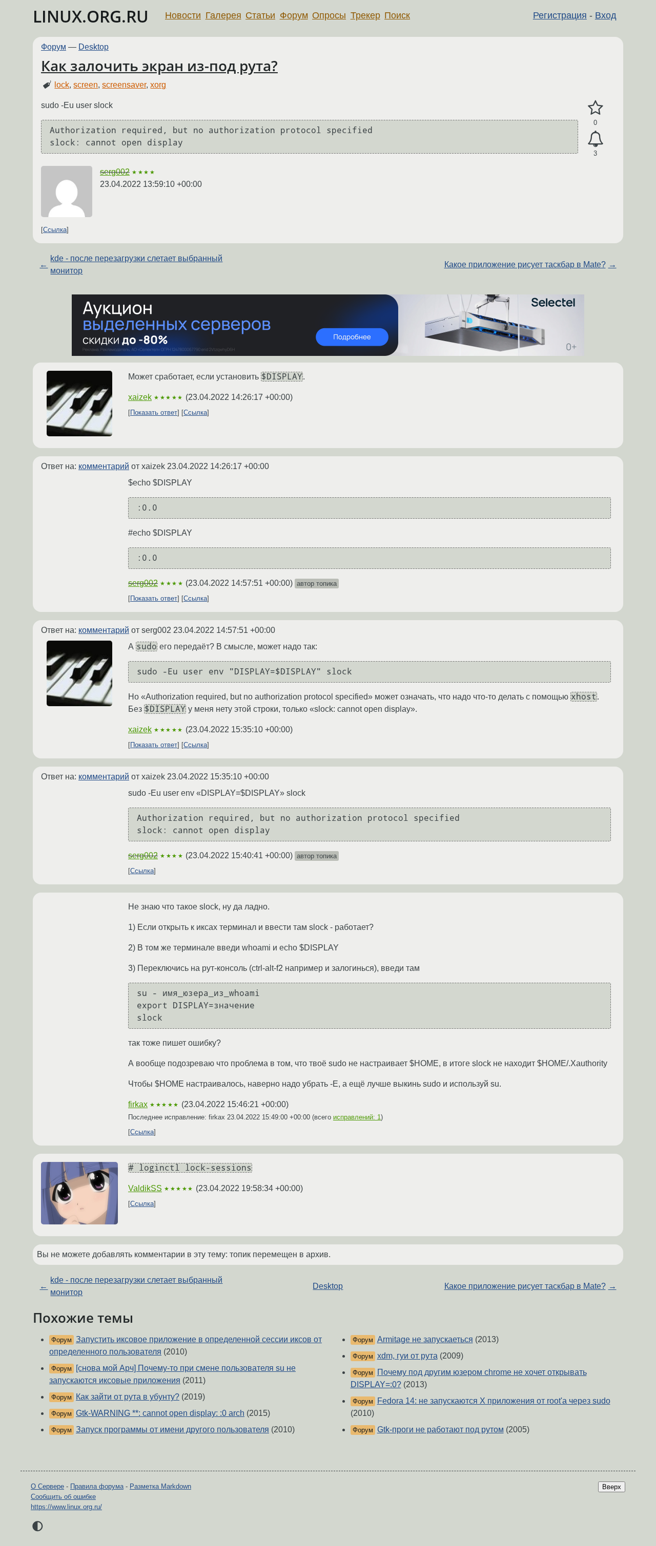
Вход (606, 15)
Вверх (611, 1487)
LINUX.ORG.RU (91, 16)
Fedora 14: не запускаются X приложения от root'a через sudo (493, 1400)
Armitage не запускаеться (425, 1339)
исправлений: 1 (357, 1117)
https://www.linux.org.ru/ (66, 1507)
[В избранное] (595, 108)
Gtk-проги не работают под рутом (440, 1429)
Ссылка (55, 230)
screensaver (124, 84)
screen (85, 84)
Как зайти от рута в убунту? (127, 1396)
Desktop (93, 47)
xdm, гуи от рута (407, 1355)
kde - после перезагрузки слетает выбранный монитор (136, 264)
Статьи (260, 15)
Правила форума (97, 1486)
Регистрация (560, 15)
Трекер (365, 15)
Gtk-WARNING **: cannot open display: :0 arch (160, 1413)
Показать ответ (153, 412)
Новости (183, 15)
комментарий (103, 466)
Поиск (397, 15)
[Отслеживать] (595, 139)
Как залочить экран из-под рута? (159, 65)
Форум (294, 15)
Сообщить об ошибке (63, 1496)
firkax (138, 1104)
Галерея (223, 15)
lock (61, 84)
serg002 (115, 171)
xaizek (140, 397)
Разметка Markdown (160, 1486)
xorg (158, 84)
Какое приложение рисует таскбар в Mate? (525, 264)
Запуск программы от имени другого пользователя (172, 1429)
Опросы (329, 15)
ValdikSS (145, 1188)
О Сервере (47, 1486)
